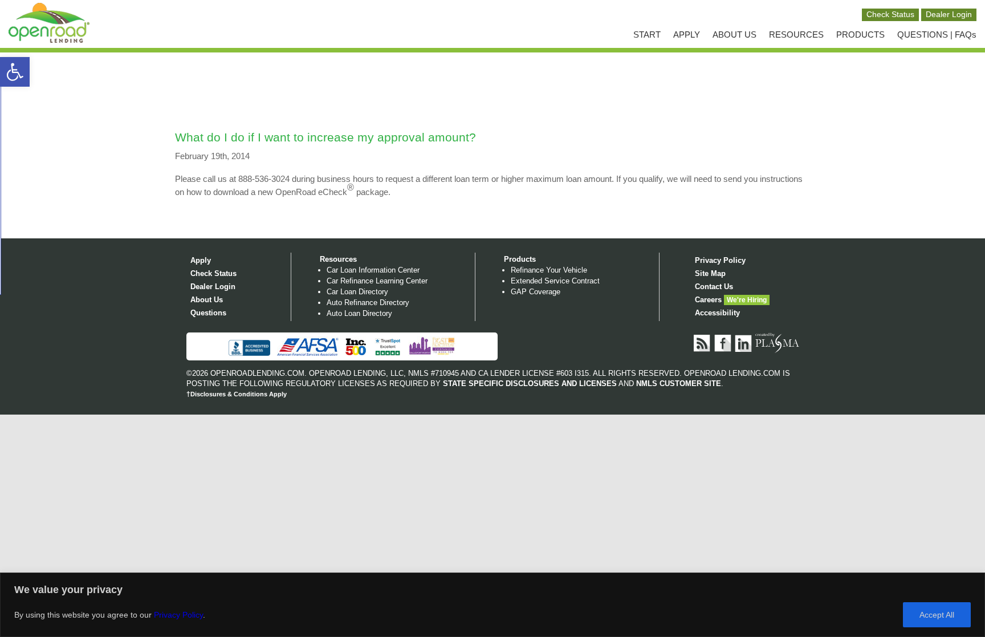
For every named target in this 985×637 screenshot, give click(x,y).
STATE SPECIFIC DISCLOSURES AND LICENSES (530, 383)
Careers (708, 299)
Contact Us (714, 286)
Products (520, 259)
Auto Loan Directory (359, 313)
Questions (208, 313)
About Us (206, 299)
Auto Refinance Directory (368, 302)
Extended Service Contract (555, 281)
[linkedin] (744, 342)
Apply (200, 260)
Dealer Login (212, 286)
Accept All (936, 614)
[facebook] (723, 342)
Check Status (213, 273)
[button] (15, 72)
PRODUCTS (860, 34)
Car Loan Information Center (373, 270)
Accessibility (717, 313)
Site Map (710, 273)
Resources (338, 259)
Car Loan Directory (357, 291)
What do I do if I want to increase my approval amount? (325, 137)
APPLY (686, 34)
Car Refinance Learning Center (377, 281)
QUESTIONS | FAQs (936, 34)
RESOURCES (796, 34)
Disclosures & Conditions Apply (236, 394)
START (647, 34)
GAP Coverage (535, 291)
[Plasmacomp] (777, 342)
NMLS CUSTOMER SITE (678, 383)
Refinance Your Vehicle (549, 270)
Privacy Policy (178, 614)
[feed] (703, 342)
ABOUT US (734, 34)
